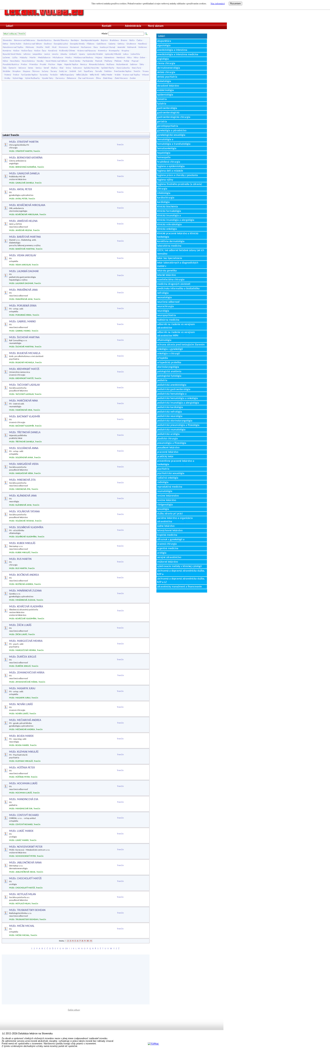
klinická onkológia (167, 229)
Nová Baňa (15, 61)
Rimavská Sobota (96, 64)
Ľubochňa (135, 54)
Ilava (96, 47)
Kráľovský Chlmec (67, 51)
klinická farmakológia (169, 211)
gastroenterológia (167, 108)
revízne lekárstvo (166, 500)
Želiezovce (71, 78)
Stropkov (16, 71)
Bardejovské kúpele (90, 40)
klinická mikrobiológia (169, 224)
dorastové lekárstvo (168, 86)
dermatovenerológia (168, 68)
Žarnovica (60, 78)
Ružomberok (122, 64)
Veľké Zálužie (81, 75)
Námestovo (109, 57)
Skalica (54, 68)
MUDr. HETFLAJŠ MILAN (22, 894)
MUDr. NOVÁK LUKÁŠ (21, 704)
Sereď (46, 68)
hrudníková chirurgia (168, 162)
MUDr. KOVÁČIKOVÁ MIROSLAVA (27, 205)
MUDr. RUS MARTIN (20, 559)
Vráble (117, 75)
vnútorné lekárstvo (167, 562)
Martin (33, 57)
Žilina (98, 78)
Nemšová (121, 57)
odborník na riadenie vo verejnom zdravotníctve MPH (176, 334)
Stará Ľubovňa (123, 68)
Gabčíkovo (101, 44)
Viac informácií (218, 3)
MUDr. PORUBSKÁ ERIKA (22, 305)
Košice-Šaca (26, 51)
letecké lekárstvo (166, 275)
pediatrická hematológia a (171, 394)
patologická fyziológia (169, 376)
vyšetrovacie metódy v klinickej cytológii (179, 566)
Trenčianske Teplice (122, 71)
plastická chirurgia (167, 438)
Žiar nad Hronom (86, 78)
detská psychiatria (167, 77)
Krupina (125, 51)
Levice (47, 54)
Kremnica (102, 51)
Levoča (55, 54)
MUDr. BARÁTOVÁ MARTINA (25, 237)
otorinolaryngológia (168, 367)
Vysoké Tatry (47, 78)
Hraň (54, 47)
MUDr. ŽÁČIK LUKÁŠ (20, 625)
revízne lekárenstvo (168, 495)
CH (66, 948)
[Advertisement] (76, 107)
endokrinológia (165, 90)
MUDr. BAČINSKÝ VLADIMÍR (24, 416)
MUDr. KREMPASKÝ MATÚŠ (24, 369)
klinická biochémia (167, 206)
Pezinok (98, 61)
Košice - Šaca (40, 51)
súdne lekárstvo (165, 526)
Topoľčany (88, 71)
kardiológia (163, 202)
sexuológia (163, 509)
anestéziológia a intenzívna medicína (177, 54)
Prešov (24, 64)
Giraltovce (131, 44)
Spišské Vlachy (107, 68)
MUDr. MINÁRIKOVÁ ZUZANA (25, 590)
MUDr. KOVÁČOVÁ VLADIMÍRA (26, 606)
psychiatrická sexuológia (170, 473)
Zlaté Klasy (107, 78)
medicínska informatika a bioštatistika (178, 288)
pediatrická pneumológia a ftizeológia (178, 425)
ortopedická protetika (169, 362)
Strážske (6, 71)
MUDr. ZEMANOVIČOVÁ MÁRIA (26, 672)
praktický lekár (165, 456)
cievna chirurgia (166, 63)
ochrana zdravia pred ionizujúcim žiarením (181, 344)
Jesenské (121, 47)
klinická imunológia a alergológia (175, 220)
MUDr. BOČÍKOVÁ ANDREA (24, 575)
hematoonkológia (166, 148)
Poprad (135, 61)
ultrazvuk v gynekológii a (170, 539)
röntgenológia (165, 504)
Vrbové (145, 75)
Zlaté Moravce (121, 78)
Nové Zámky (74, 61)
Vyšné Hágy (18, 78)
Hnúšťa (39, 47)
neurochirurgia (165, 306)
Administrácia (133, 26)
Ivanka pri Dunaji (107, 47)
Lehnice (27, 54)
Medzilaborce (44, 57)
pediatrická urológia (168, 434)
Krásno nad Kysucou (87, 51)
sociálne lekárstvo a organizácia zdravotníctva (175, 520)
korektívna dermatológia (170, 241)
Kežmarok (131, 47)
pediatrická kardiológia (170, 407)
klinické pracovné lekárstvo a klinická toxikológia (177, 235)
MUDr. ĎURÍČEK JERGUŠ (22, 657)
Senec (30, 68)
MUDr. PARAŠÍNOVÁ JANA (23, 290)
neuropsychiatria (166, 315)
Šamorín (12, 68)
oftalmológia (164, 340)
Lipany (82, 54)
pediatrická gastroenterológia (173, 389)
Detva (5, 44)
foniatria (162, 99)
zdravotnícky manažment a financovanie (179, 586)
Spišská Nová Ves (91, 68)
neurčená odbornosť (168, 302)
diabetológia (164, 81)
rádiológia (162, 482)
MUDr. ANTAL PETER (20, 189)
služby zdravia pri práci (170, 513)
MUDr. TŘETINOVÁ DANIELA (24, 432)
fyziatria (161, 103)
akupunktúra (164, 41)
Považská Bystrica (11, 64)
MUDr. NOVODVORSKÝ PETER (25, 847)
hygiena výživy (165, 179)
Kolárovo (143, 47)
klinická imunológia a (169, 215)
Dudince (48, 44)
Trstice (16, 75)
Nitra (129, 57)
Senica (38, 68)
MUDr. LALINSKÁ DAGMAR (24, 271)
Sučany (45, 71)
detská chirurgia (166, 72)
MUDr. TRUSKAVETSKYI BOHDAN (27, 910)
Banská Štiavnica (61, 40)
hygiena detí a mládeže (170, 171)
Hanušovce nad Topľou (13, 47)
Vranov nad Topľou (131, 75)
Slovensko (7, 40)
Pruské (43, 64)
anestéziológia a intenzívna (172, 50)
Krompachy (114, 51)
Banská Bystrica (44, 40)
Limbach (73, 54)
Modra (68, 57)
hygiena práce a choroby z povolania (177, 175)
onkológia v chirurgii (168, 353)
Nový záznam (155, 26)
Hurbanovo (86, 47)
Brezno (124, 40)
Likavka (63, 54)
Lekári (161, 36)
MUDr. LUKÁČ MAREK (21, 831)
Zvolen (133, 78)
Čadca (139, 40)
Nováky (40, 61)
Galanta (111, 44)
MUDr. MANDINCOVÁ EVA (23, 799)
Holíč (47, 47)
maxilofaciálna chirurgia (170, 279)
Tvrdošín (54, 75)
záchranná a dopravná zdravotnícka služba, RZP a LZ (181, 580)
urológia (161, 553)
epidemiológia (165, 94)
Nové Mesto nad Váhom (56, 61)
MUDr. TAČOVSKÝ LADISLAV (24, 385)
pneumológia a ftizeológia (171, 443)
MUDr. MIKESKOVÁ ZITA (22, 480)
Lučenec (6, 57)
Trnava (145, 71)
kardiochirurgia (165, 197)
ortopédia (162, 358)
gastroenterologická (168, 112)
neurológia (163, 311)
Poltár (126, 61)
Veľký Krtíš (94, 75)
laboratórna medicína (169, 246)
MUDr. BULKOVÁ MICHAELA (24, 353)
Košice (16, 51)
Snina (68, 68)
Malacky (23, 57)
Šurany (54, 71)
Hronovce (63, 47)
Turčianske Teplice (29, 75)
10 (88, 941)
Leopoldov (37, 54)
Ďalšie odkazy (74, 1010)
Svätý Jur (63, 71)
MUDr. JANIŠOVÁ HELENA (23, 221)
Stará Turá (136, 68)
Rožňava (110, 64)
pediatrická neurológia (169, 416)
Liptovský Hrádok (95, 54)
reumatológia (164, 491)
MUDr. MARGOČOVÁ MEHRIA (25, 641)
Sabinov (133, 64)
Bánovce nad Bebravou (24, 40)
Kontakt (106, 26)
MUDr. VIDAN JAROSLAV (22, 255)
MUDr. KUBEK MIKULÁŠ (22, 543)
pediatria (162, 380)
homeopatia (163, 157)
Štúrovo (36, 71)
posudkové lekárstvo (168, 447)
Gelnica (121, 44)
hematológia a (165, 139)
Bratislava (114, 40)
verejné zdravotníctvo (169, 557)
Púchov (51, 64)
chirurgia (162, 188)
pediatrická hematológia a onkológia (177, 398)
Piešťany (108, 61)
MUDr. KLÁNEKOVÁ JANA (23, 495)
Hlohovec (30, 47)
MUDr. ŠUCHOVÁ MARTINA (24, 337)
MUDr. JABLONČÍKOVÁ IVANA (25, 862)
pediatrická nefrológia (169, 411)
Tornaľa (98, 71)
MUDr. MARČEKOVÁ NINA (23, 400)
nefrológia (163, 293)
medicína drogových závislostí (173, 284)
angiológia (163, 59)
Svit (79, 71)
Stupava (26, 71)
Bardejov (75, 40)
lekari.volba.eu (10, 34)
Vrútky (7, 78)
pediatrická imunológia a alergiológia (178, 403)
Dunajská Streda (77, 44)
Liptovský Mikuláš (113, 54)
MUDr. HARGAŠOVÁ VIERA (23, 464)
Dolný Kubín (15, 44)
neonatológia (164, 297)
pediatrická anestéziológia (171, 385)
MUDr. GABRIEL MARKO (22, 321)
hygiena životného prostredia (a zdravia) (179, 184)
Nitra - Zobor (139, 57)
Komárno (7, 51)
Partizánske (88, 61)
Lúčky (15, 57)
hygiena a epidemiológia (171, 166)
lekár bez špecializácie (169, 258)
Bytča (131, 40)
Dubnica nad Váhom (33, 44)
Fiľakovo (90, 44)
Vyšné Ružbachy (32, 78)
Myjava (98, 57)
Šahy (142, 64)
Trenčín (22, 34)
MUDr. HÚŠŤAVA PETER (22, 767)
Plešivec (118, 61)
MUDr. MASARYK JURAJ (22, 688)
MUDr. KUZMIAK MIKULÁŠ (23, 752)
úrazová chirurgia (167, 544)
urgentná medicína (167, 548)
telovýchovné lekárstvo (170, 530)
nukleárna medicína (168, 320)
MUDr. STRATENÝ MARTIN (23, 142)
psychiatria (163, 469)
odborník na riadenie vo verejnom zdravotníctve (176, 326)
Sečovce (22, 68)
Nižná (5, 61)
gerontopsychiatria (167, 126)
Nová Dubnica (28, 61)
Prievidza (33, 64)
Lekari (9, 26)
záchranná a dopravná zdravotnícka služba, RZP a (181, 572)
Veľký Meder (106, 75)
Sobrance (77, 68)
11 (91, 941)
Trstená (7, 75)
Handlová (142, 44)
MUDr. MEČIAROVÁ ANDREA (25, 720)
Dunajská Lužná (61, 44)
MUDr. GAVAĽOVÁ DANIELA (24, 173)
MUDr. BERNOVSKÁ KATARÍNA (25, 157)
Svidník (72, 71)
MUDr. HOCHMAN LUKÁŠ (23, 783)
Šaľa (4, 68)
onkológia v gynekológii (170, 349)
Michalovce (58, 57)
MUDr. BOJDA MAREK (21, 736)
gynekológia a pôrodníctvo (171, 130)
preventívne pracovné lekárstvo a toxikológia (175, 463)
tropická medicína (167, 535)
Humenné (74, 47)
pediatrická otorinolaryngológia (174, 420)
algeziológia (163, 45)
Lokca (125, 54)
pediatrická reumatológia (171, 429)
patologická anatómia (169, 371)
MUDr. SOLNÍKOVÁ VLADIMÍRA (26, 527)
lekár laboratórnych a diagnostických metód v (177, 264)
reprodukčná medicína (169, 487)
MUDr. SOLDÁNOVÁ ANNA (23, 448)
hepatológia (163, 153)
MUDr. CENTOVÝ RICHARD (24, 815)
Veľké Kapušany (67, 75)
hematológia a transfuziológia (173, 144)
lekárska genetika (167, 270)
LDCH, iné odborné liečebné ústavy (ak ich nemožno (180, 252)
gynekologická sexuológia (171, 135)
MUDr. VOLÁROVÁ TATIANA (24, 511)
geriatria (162, 121)
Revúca (83, 64)
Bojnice (104, 40)
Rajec (59, 64)
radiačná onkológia (167, 478)
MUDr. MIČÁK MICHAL (21, 926)
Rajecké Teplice (71, 64)
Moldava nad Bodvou (83, 57)
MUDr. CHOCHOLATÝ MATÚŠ (25, 878)
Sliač (61, 68)
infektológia (163, 193)
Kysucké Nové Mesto (12, 54)
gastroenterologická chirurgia (173, 117)
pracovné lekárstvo (167, 452)
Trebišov (108, 71)
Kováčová (52, 51)
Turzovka (44, 75)
